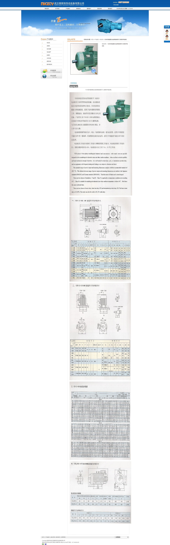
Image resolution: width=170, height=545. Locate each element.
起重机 (48, 55)
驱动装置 (49, 49)
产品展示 (68, 8)
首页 (92, 39)
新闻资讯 (78, 8)
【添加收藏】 (116, 4)
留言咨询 (99, 8)
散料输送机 (49, 64)
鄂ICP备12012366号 (63, 542)
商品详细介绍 (73, 86)
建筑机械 (49, 61)
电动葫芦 (49, 52)
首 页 (43, 537)
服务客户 (89, 8)
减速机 (48, 46)
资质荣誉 (63, 537)
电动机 (48, 42)
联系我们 (110, 8)
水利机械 (49, 58)
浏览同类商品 (73, 83)
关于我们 (57, 8)
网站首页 (47, 8)
